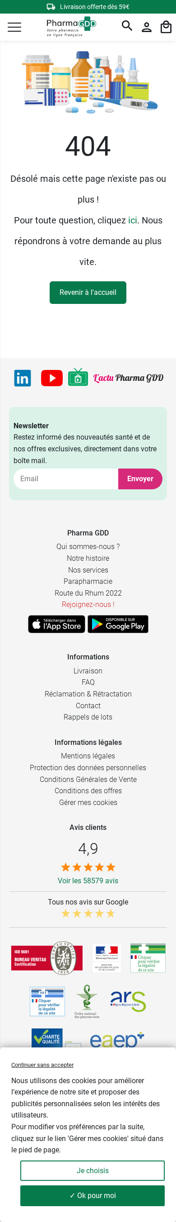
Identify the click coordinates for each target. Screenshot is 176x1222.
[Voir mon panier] (166, 27)
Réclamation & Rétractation (88, 694)
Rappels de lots (88, 717)
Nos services (88, 570)
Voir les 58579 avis (88, 880)
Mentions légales (88, 756)
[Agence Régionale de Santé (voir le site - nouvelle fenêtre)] (128, 1001)
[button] (14, 27)
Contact (88, 705)
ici (132, 220)
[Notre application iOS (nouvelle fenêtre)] (56, 624)
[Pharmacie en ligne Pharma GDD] (68, 27)
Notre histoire (88, 558)
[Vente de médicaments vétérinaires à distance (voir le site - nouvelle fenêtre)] (47, 1001)
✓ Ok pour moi (92, 1195)
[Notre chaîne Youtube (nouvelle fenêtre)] (52, 378)
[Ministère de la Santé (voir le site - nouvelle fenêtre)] (106, 958)
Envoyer (140, 478)
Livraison (88, 671)
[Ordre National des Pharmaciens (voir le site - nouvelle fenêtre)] (87, 1001)
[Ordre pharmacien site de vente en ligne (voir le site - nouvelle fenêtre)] (148, 957)
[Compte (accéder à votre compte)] (146, 27)
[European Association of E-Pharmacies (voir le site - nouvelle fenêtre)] (117, 1044)
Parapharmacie (88, 581)
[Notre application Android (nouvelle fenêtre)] (118, 624)
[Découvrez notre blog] (128, 378)
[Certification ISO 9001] (47, 958)
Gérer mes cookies (88, 802)
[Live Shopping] (78, 378)
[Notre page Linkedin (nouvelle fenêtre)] (22, 378)
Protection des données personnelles (88, 767)
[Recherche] (127, 27)
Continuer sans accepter (42, 1064)
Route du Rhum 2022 (88, 593)
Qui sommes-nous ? (88, 546)
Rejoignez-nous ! (88, 604)
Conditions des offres (88, 790)
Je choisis (93, 1170)
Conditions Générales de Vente (88, 779)
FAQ (88, 682)
